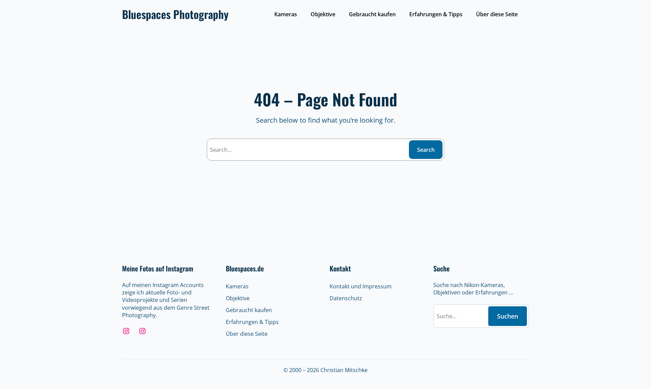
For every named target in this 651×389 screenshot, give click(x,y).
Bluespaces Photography (175, 14)
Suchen (507, 316)
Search (426, 149)
